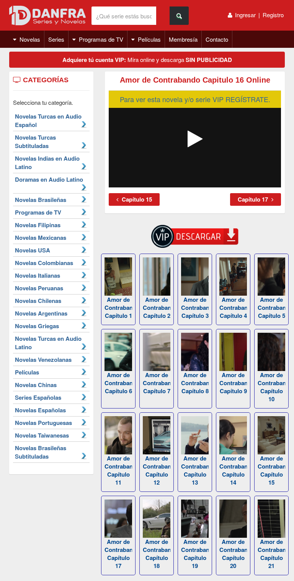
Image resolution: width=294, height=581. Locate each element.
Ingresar (245, 15)
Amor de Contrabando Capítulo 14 (233, 470)
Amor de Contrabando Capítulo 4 (233, 307)
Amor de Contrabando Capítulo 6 (118, 383)
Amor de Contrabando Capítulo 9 (233, 383)
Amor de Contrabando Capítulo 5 (271, 307)
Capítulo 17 (254, 199)
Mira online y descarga (147, 59)
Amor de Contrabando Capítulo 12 (156, 470)
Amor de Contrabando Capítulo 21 (271, 553)
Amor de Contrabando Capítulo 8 (195, 383)
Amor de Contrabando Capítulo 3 (195, 307)
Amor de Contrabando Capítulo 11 (118, 470)
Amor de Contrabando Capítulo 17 (118, 553)
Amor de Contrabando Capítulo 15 (271, 470)
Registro (273, 15)
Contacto (217, 39)
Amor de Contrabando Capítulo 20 (233, 553)
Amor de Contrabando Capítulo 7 (156, 383)
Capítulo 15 (136, 199)
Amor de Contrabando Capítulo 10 (271, 387)
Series (56, 39)
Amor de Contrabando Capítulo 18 (156, 553)
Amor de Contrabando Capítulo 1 (118, 307)
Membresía (183, 39)
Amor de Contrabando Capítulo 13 (195, 470)
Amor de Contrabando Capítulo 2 (156, 307)
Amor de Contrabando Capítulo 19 (195, 553)
